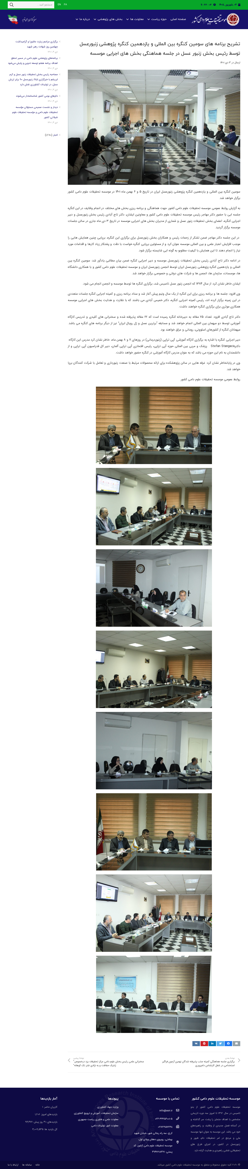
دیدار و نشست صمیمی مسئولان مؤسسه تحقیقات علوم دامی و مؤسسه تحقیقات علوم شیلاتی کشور (35, 112)
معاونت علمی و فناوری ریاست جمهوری (98, 1119)
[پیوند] (214, 19)
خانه (37, 1165)
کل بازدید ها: (50, 1129)
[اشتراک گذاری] (228, 1043)
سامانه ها (27, 1165)
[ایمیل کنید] (236, 1043)
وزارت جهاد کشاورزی (107, 1107)
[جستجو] (12, 5)
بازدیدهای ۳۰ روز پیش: (45, 1122)
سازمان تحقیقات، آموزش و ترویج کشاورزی (96, 1113)
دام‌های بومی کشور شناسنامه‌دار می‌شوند (37, 96)
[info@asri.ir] (175, 1111)
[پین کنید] (204, 1043)
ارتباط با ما (13, 1165)
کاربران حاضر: (50, 1107)
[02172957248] (175, 1127)
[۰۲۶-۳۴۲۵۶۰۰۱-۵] (175, 1119)
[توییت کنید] (220, 1043)
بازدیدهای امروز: (48, 1114)
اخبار (55, 135)
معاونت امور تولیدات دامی (104, 1126)
